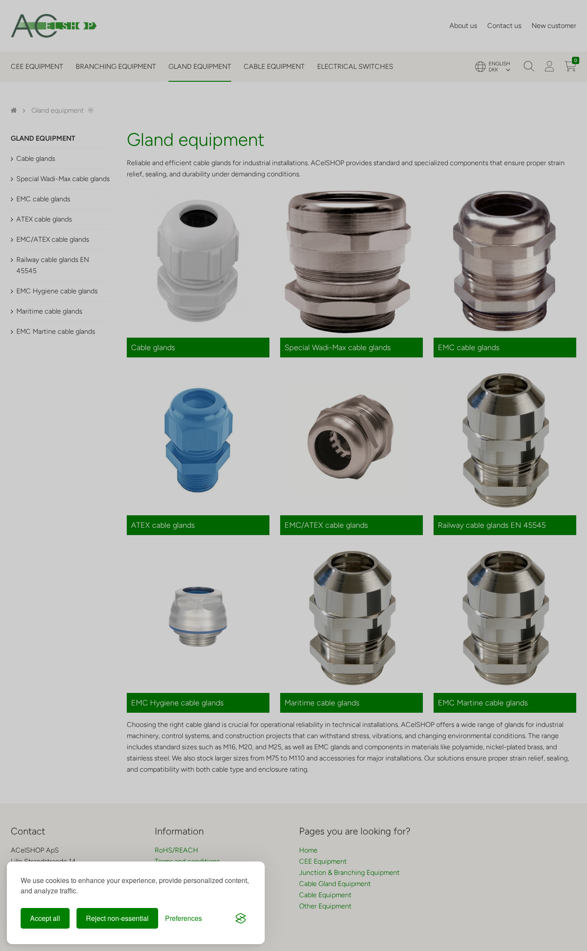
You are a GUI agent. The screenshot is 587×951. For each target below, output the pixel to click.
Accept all (45, 918)
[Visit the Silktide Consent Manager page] (240, 918)
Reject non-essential (117, 918)
